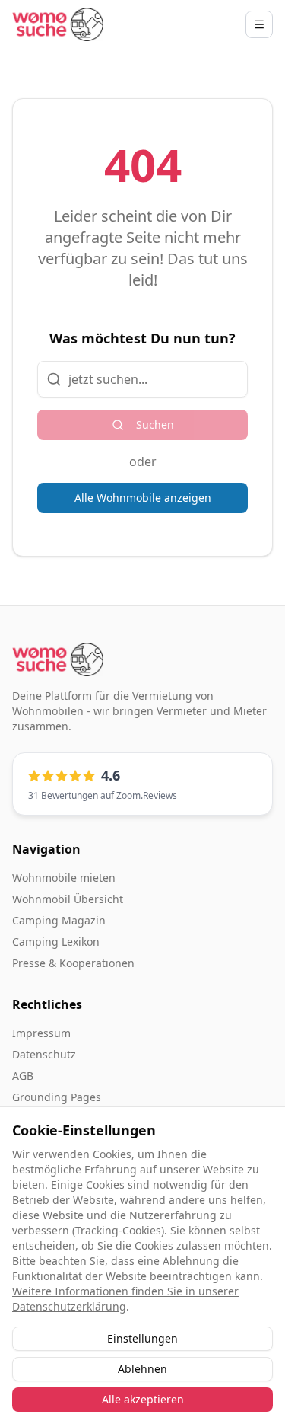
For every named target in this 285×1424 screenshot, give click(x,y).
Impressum (41, 1033)
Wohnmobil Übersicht (67, 899)
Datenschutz (44, 1054)
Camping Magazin (59, 920)
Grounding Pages (56, 1097)
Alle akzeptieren (143, 1399)
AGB (22, 1075)
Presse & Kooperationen (73, 963)
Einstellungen (142, 1338)
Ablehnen (142, 1369)
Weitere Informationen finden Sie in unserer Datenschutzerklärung (125, 1299)
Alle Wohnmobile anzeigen (142, 497)
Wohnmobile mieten (64, 877)
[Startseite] (57, 24)
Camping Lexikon (56, 941)
